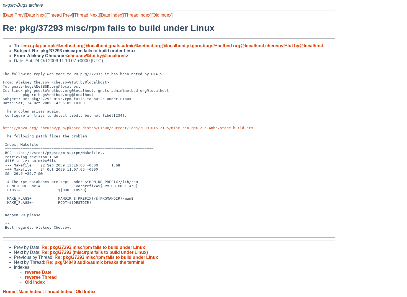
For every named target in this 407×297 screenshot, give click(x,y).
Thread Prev (60, 15)
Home (9, 291)
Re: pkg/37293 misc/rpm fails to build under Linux (93, 247)
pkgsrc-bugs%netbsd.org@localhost (225, 45)
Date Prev (14, 15)
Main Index (30, 291)
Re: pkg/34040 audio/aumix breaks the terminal (95, 262)
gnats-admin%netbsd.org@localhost (147, 45)
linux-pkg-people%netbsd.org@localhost (64, 45)
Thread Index (137, 15)
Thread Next (86, 15)
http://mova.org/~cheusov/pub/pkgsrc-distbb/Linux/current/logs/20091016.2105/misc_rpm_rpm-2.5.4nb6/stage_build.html (129, 128)
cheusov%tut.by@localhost (294, 45)
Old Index (162, 15)
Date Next (35, 15)
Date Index (111, 15)
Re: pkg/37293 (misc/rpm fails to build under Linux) (95, 252)
